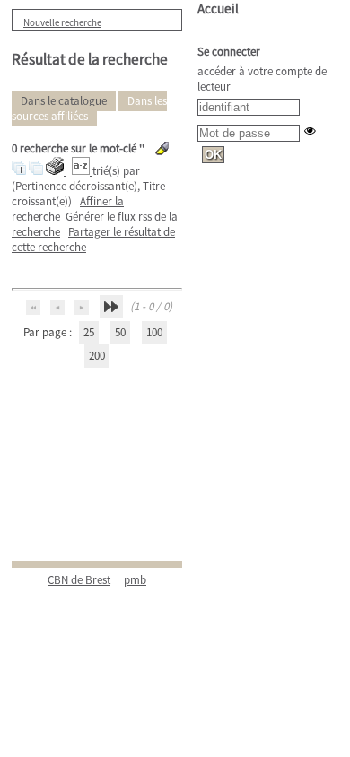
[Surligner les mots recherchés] (162, 148)
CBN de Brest (79, 579)
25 (88, 332)
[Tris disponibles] (82, 170)
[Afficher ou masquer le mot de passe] (310, 130)
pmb (135, 579)
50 (120, 332)
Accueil (218, 8)
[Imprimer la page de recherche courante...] (56, 170)
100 (154, 332)
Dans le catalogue (64, 101)
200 (97, 355)
